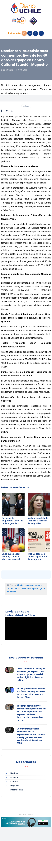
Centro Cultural (14, 588)
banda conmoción (33, 585)
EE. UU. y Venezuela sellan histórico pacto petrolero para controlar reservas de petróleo (31, 693)
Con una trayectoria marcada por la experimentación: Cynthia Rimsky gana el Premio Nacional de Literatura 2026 (31, 736)
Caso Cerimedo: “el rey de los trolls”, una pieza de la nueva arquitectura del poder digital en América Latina (31, 674)
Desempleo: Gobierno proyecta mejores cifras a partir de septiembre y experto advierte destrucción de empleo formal (31, 713)
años (22, 585)
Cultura (26, 106)
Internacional (16, 790)
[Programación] (29, 33)
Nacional (14, 773)
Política (14, 777)
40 (18, 585)
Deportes (14, 785)
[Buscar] (35, 33)
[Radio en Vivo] (24, 33)
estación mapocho (30, 588)
